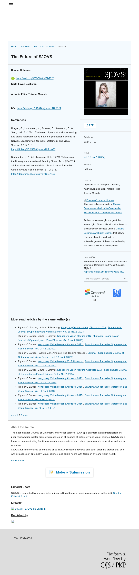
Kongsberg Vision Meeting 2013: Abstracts (80, 336)
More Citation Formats (97, 278)
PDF (91, 125)
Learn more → (19, 460)
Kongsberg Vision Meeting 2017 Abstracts (60, 361)
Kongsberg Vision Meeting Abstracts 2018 (60, 386)
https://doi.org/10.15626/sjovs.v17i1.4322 (39, 108)
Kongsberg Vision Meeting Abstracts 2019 (60, 378)
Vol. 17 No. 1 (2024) (44, 46)
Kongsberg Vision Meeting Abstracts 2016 (60, 403)
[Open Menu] (11, 3)
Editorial (92, 352)
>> (26, 415)
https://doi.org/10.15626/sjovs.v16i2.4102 (33, 174)
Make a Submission (72, 472)
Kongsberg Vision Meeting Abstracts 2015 (60, 395)
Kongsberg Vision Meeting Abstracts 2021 (60, 344)
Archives (25, 46)
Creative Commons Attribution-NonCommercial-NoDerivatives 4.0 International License (103, 208)
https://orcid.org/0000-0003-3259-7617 (35, 78)
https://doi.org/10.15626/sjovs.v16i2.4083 (33, 149)
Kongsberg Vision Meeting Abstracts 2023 (83, 327)
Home (14, 46)
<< (12, 415)
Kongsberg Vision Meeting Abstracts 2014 (80, 369)
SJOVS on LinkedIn (35, 508)
